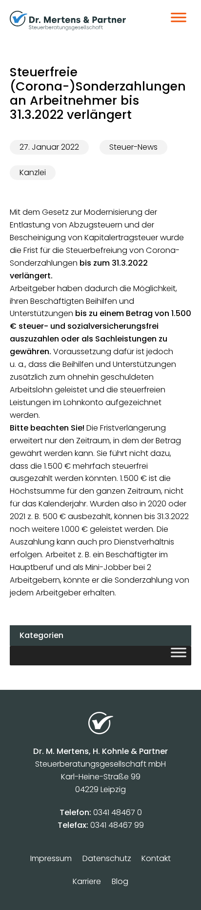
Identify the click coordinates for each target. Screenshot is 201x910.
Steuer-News (133, 147)
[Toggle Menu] (178, 20)
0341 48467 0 (117, 812)
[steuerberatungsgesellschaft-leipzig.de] (78, 20)
